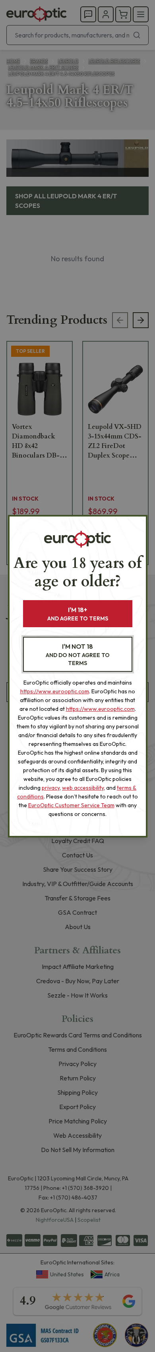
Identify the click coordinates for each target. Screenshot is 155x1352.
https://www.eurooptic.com (54, 691)
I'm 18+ (77, 614)
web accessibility (83, 787)
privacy (51, 787)
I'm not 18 (78, 654)
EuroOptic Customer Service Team (71, 805)
